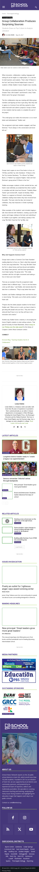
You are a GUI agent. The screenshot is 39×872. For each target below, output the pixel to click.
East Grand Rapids (22, 849)
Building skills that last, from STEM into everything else (25, 539)
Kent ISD (21, 856)
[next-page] (6, 503)
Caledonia (18, 847)
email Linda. (24, 423)
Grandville (6, 453)
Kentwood (29, 856)
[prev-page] (3, 503)
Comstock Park (9, 849)
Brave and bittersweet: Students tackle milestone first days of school (24, 495)
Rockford (26, 859)
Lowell (11, 859)
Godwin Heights (24, 851)
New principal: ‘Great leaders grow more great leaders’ (18, 629)
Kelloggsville (23, 854)
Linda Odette (10, 35)
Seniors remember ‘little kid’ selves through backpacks (16, 479)
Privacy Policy (6, 871)
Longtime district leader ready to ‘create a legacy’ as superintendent (19, 458)
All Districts (18, 523)
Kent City (13, 856)
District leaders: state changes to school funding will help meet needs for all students (25, 529)
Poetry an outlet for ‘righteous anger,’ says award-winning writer (18, 587)
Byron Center (7, 475)
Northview (18, 859)
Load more (18, 547)
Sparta (4, 498)
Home (4, 13)
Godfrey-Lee (13, 851)
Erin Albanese (6, 633)
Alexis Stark (5, 591)
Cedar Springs (28, 847)
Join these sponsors (8, 714)
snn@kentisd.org (15, 803)
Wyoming (5, 490)
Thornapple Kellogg (13, 13)
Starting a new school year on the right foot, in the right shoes (25, 520)
